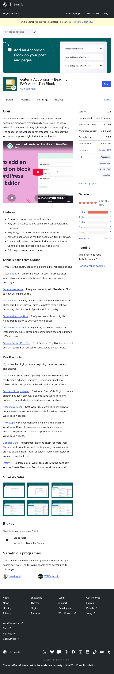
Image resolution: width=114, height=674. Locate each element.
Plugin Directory (11, 13)
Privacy (7, 613)
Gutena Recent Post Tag (16, 343)
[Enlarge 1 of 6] (20, 486)
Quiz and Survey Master (16, 391)
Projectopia (9, 422)
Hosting (7, 608)
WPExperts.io (51, 576)
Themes (35, 602)
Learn (61, 597)
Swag (90, 613)
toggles (106, 175)
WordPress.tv (67, 613)
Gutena (7, 375)
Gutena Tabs (10, 273)
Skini (106, 84)
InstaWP (7, 462)
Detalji (9, 99)
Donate (91, 608)
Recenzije (25, 99)
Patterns (35, 613)
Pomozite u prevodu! (82, 22)
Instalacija (42, 99)
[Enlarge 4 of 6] (20, 504)
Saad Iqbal (30, 88)
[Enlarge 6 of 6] (69, 504)
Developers (64, 608)
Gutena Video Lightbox (15, 316)
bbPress (9, 633)
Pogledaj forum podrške (92, 265)
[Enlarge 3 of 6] (69, 486)
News (6, 602)
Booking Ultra (10, 442)
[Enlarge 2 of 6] (44, 486)
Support (62, 602)
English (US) (105, 150)
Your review (85, 238)
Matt (7, 628)
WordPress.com (13, 623)
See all (107, 238)
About (6, 597)
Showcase (36, 597)
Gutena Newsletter (13, 289)
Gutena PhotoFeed (13, 327)
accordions (105, 163)
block (102, 169)
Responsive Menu (12, 406)
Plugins (34, 608)
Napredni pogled (88, 183)
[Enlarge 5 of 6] (44, 504)
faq (108, 169)
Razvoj (59, 99)
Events (90, 602)
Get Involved (93, 597)
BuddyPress (11, 638)
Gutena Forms (10, 300)
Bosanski (15, 652)
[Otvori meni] (109, 4)
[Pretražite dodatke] (34, 32)
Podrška (106, 99)
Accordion (105, 157)
